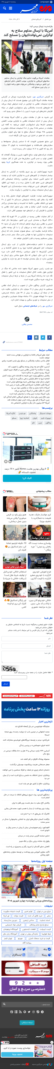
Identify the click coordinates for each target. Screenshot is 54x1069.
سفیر (49, 915)
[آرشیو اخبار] (16, 1012)
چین (40, 422)
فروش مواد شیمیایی (13, 924)
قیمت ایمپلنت (45, 929)
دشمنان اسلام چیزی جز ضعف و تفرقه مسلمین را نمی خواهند (26, 770)
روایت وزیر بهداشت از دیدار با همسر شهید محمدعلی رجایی (27, 808)
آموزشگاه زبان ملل (10, 934)
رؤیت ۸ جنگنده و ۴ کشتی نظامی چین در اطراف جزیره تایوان (27, 369)
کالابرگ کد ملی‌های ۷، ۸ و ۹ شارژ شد (35, 813)
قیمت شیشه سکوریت (11, 911)
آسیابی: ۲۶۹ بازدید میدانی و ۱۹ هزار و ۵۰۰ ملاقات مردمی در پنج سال (27, 752)
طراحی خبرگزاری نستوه (39, 1064)
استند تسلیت (45, 920)
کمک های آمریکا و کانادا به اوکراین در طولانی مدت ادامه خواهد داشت (28, 356)
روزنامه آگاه (27, 942)
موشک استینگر (45, 413)
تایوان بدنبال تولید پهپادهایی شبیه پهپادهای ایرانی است (28, 381)
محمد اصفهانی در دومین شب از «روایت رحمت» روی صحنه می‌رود (27, 733)
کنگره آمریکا (10, 413)
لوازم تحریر (28, 911)
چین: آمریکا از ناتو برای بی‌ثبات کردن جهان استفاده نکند (28, 400)
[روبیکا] (25, 1012)
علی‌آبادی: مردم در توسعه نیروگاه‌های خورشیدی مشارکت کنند (26, 740)
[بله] (38, 1012)
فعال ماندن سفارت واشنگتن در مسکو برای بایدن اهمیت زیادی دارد (26, 362)
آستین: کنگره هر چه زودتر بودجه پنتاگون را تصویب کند (29, 366)
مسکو (14, 418)
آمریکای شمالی (36, 19)
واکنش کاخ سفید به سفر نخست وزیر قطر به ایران (31, 803)
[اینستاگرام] (33, 1012)
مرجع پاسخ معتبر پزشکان (39, 924)
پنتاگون (48, 422)
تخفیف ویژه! (17, 1054)
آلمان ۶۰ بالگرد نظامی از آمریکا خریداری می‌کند (32, 390)
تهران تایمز (8, 938)
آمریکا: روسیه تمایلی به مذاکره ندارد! (36, 372)
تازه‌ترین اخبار (45, 722)
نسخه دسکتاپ (27, 1022)
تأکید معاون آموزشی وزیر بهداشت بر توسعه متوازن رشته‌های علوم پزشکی (26, 853)
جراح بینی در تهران (44, 911)
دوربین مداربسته (10, 920)
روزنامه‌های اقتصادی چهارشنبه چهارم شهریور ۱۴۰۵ (29, 901)
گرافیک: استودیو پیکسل (18, 1064)
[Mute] (10, 461)
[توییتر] (29, 1012)
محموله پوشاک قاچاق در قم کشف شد (35, 759)
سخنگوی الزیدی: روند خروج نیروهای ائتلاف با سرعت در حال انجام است (27, 796)
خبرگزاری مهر (39, 96)
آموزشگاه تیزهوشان (10, 929)
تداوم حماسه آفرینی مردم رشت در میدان (34, 835)
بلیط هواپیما (46, 934)
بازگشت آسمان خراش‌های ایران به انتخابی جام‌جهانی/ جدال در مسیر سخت (26, 821)
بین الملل (48, 19)
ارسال (5, 683)
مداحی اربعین (28, 920)
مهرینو (20, 938)
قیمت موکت (18, 915)
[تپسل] (4, 433)
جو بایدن (22, 413)
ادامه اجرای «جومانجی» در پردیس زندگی (34, 745)
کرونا (8, 162)
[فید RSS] (20, 1012)
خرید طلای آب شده (35, 915)
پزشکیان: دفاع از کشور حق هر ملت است (34, 783)
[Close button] (51, 1042)
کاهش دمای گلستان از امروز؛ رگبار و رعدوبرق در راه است (28, 846)
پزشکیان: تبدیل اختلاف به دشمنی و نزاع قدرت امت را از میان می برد (26, 777)
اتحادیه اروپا (24, 418)
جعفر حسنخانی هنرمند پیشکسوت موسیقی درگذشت (30, 764)
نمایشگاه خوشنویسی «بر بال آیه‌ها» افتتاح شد (32, 726)
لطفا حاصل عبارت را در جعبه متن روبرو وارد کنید (33, 672)
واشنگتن (32, 413)
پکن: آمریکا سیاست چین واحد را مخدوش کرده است (29, 393)
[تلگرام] (42, 1012)
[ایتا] (12, 1012)
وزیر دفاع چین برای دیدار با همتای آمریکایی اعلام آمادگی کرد (26, 397)
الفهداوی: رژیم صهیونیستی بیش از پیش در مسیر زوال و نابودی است (28, 829)
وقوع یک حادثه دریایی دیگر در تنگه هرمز (34, 841)
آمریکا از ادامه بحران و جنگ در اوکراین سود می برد (30, 387)
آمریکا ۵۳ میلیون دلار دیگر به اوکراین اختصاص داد (30, 403)
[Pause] (6, 461)
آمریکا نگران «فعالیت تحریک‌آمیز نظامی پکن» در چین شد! (28, 384)
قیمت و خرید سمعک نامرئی (39, 938)
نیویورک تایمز (46, 418)
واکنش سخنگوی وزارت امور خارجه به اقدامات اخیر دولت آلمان (26, 375)
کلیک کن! (27, 478)
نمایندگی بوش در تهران (29, 934)
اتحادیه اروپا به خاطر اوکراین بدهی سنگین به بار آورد (30, 378)
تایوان (35, 418)
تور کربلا (6, 915)
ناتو (33, 422)
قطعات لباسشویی (29, 929)
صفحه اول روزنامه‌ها (41, 861)
